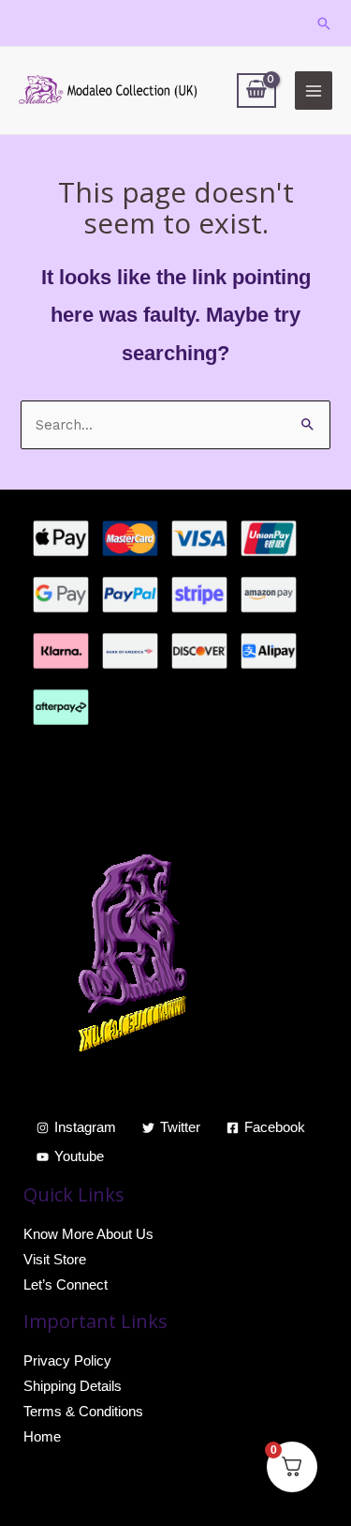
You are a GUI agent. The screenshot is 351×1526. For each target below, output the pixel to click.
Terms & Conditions (83, 1411)
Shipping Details (72, 1386)
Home (42, 1436)
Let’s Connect (65, 1284)
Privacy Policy (67, 1360)
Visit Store (54, 1259)
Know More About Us (88, 1234)
